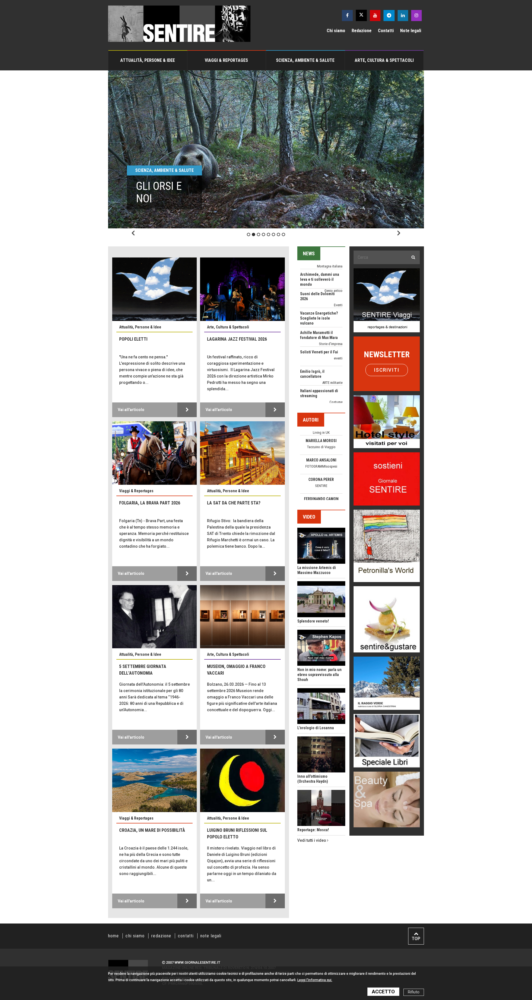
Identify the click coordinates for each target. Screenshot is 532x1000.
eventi (338, 315)
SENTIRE (321, 444)
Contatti (386, 30)
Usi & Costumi (332, 374)
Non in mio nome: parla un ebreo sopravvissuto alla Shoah (319, 674)
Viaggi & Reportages (226, 60)
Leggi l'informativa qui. (314, 980)
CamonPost (321, 463)
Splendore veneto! (313, 621)
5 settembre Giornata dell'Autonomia (142, 670)
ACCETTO (383, 991)
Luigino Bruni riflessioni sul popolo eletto (237, 834)
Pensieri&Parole (321, 487)
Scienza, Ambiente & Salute (305, 60)
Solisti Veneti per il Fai (319, 309)
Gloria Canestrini (321, 495)
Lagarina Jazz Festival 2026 (237, 339)
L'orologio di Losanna (315, 728)
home (113, 935)
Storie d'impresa (330, 301)
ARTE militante (332, 340)
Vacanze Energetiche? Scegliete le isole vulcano (319, 275)
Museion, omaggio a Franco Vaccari (236, 670)
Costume (335, 359)
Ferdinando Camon (321, 457)
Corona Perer (321, 437)
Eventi (338, 398)
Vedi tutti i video (312, 840)
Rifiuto (414, 992)
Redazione (362, 30)
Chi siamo (336, 30)
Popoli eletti (133, 339)
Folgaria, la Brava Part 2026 (149, 503)
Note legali (410, 30)
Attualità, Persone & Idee (147, 60)
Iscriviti (387, 370)
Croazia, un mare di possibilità (152, 830)
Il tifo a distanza (313, 367)
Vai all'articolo (131, 409)
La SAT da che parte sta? (233, 503)
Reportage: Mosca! (313, 830)
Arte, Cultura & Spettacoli (384, 60)
